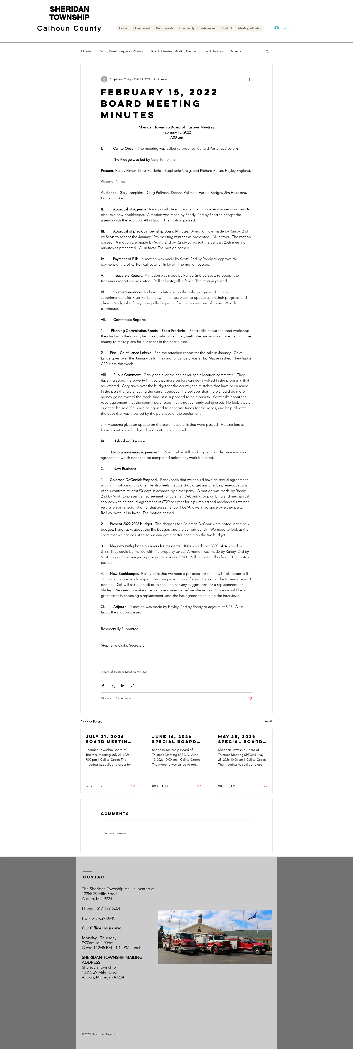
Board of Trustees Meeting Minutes (173, 51)
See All (268, 721)
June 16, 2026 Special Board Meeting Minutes (174, 739)
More (234, 51)
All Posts (85, 51)
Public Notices (213, 51)
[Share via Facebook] (103, 686)
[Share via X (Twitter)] (113, 686)
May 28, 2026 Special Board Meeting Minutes (240, 739)
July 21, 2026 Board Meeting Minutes (109, 739)
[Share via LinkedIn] (123, 686)
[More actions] (249, 79)
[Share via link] (133, 686)
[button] (267, 51)
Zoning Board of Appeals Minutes (121, 51)
